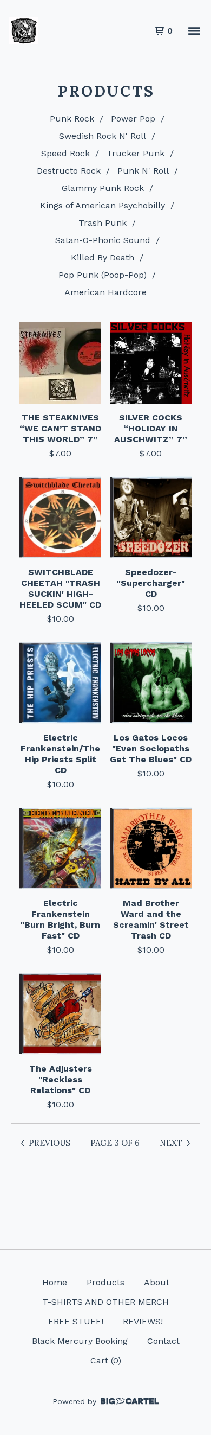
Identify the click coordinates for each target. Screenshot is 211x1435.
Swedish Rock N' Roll (102, 136)
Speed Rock (65, 153)
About (156, 1282)
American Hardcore (105, 292)
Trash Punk (102, 223)
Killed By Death (102, 257)
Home (54, 1282)
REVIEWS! (143, 1321)
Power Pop (133, 118)
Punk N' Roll (143, 170)
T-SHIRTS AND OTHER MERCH (105, 1302)
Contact (163, 1341)
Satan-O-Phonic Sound (102, 240)
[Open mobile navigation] (194, 31)
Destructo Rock (69, 170)
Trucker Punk (135, 153)
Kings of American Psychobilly (102, 205)
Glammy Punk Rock (103, 188)
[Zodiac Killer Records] (23, 31)
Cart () (105, 1360)
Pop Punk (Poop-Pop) (102, 275)
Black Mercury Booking (80, 1341)
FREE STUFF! (75, 1321)
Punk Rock (72, 118)
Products (105, 1282)
